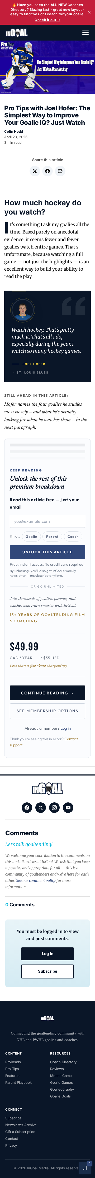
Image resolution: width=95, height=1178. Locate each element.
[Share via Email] (60, 171)
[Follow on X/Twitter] (40, 807)
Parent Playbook (18, 1082)
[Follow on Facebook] (27, 807)
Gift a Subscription (20, 1132)
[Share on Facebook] (47, 171)
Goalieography (62, 1089)
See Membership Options (47, 710)
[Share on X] (35, 171)
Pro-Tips (12, 1069)
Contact (11, 1138)
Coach (73, 536)
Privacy (11, 1145)
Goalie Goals (60, 1096)
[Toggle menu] (85, 32)
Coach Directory (63, 1062)
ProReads (13, 1062)
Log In (47, 953)
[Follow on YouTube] (68, 807)
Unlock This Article (47, 552)
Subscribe (47, 971)
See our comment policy (36, 880)
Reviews (57, 1069)
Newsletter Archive (21, 1125)
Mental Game (61, 1075)
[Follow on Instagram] (54, 807)
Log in (65, 728)
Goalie (31, 536)
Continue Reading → (47, 692)
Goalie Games (61, 1082)
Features (12, 1075)
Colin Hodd (13, 131)
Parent (52, 536)
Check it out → (47, 20)
